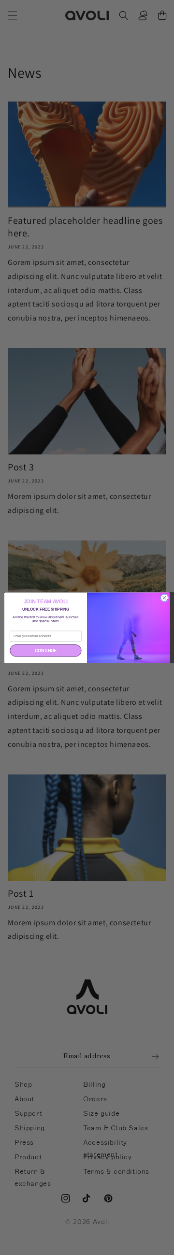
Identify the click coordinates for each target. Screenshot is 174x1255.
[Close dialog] (164, 597)
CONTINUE (46, 650)
